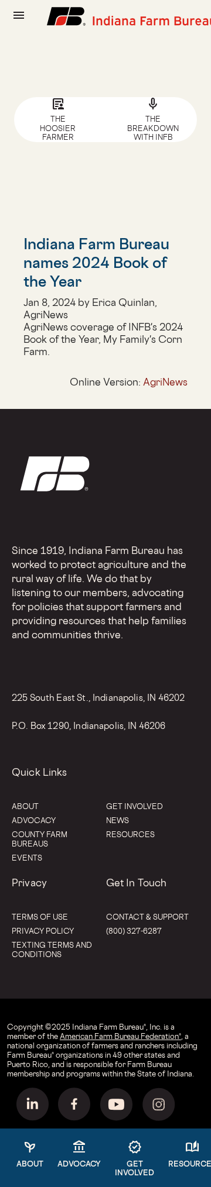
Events (27, 857)
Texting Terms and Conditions (52, 949)
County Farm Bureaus (39, 839)
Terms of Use (40, 916)
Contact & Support (147, 916)
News (117, 820)
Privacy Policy (43, 930)
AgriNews (165, 382)
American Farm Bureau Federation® (120, 1036)
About (25, 806)
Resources (130, 834)
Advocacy (34, 820)
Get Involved (134, 806)
